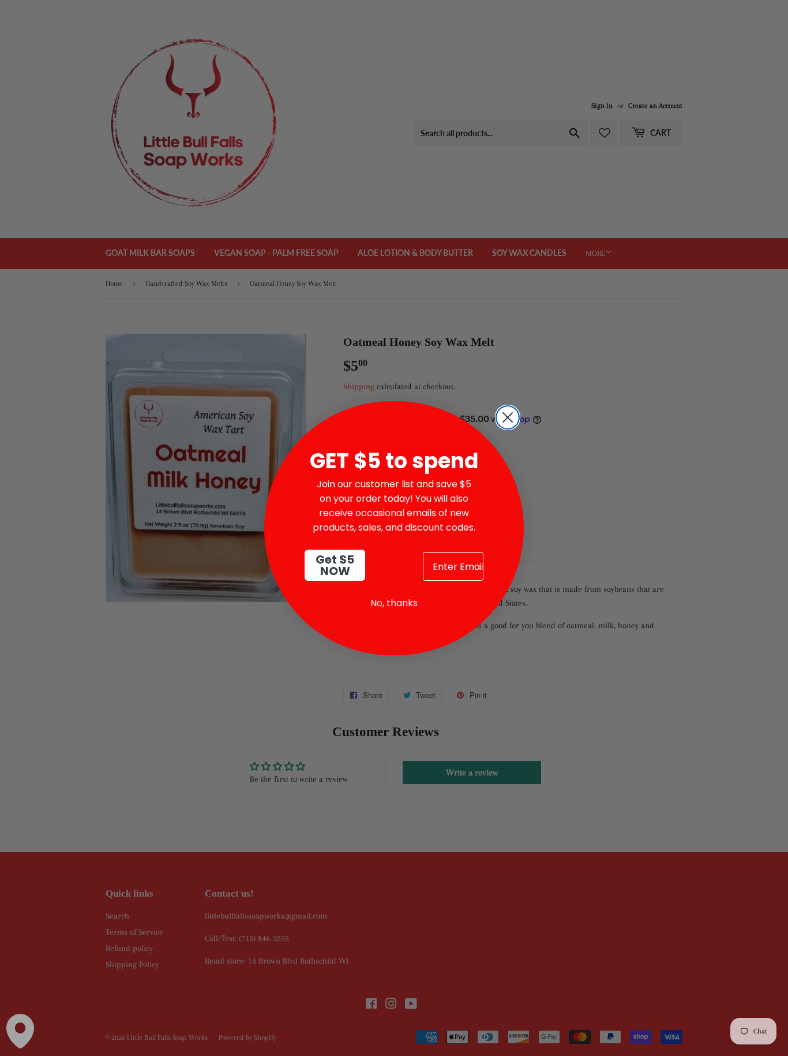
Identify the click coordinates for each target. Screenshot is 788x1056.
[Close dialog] (507, 417)
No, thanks (394, 603)
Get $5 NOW (335, 565)
